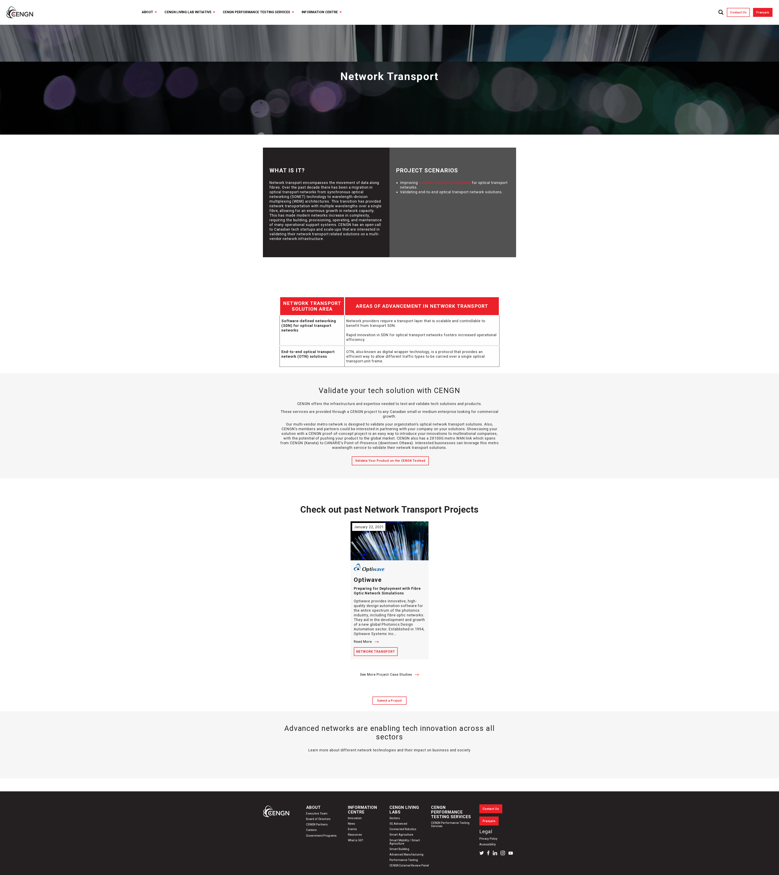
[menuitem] (146, 12)
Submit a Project (389, 700)
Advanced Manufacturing (406, 854)
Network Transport (375, 652)
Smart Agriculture (401, 834)
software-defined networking (445, 182)
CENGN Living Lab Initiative (188, 12)
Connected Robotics (403, 829)
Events (352, 829)
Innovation (355, 818)
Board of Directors (318, 819)
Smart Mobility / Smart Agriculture (405, 842)
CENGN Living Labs (404, 810)
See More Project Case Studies (386, 674)
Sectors (395, 818)
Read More (363, 642)
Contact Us (738, 12)
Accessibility (487, 844)
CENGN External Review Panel (409, 865)
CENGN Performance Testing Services (256, 12)
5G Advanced (398, 823)
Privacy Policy (488, 838)
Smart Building (399, 849)
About (147, 12)
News (351, 823)
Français (762, 12)
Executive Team (316, 813)
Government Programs (321, 835)
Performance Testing (404, 860)
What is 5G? (355, 840)
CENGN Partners (317, 824)
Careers (311, 830)
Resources (355, 834)
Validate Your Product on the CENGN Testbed (390, 460)
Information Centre (320, 12)
